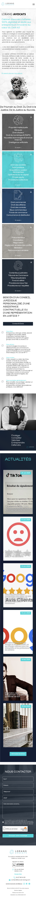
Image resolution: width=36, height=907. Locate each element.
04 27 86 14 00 (20, 877)
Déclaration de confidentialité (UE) (18, 894)
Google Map (18, 874)
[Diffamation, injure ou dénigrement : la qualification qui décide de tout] (18, 678)
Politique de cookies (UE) (18, 892)
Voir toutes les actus (18, 754)
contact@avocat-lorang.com (20, 880)
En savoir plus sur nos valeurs (12, 73)
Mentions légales (18, 890)
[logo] (7, 4)
